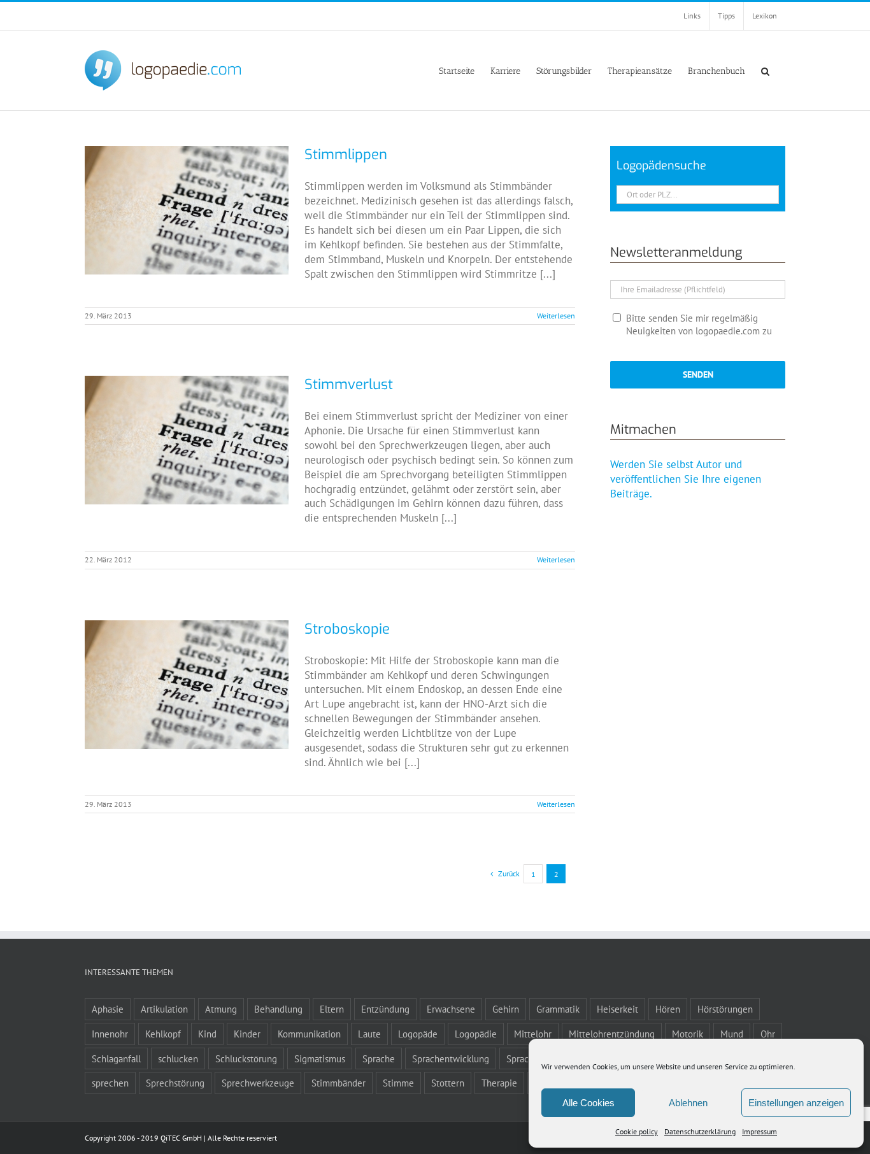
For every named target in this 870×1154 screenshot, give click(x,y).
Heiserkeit (617, 1008)
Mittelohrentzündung (612, 1033)
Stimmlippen (345, 154)
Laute (369, 1033)
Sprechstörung (175, 1082)
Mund (731, 1033)
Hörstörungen (725, 1008)
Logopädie (476, 1033)
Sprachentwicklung (450, 1058)
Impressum (759, 1131)
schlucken (178, 1058)
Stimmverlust (348, 384)
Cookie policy (636, 1131)
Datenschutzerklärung (700, 1131)
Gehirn (505, 1008)
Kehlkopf (163, 1033)
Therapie (499, 1082)
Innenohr (110, 1033)
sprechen (110, 1082)
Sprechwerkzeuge (258, 1082)
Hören (667, 1008)
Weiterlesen (556, 315)
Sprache (378, 1058)
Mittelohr (533, 1033)
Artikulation (164, 1008)
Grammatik (558, 1008)
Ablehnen (688, 1102)
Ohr (767, 1033)
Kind (207, 1033)
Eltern (332, 1008)
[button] (765, 70)
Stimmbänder (338, 1082)
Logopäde (418, 1033)
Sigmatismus (319, 1058)
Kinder (247, 1033)
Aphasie (108, 1008)
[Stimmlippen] (187, 210)
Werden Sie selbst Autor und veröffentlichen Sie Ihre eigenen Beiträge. (685, 479)
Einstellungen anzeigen (796, 1102)
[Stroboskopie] (187, 684)
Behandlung (278, 1008)
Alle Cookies (588, 1102)
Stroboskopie (347, 629)
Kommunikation (309, 1033)
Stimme (398, 1082)
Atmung (221, 1008)
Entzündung (385, 1008)
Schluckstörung (246, 1058)
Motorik (687, 1033)
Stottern (447, 1082)
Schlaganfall (116, 1058)
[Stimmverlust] (187, 440)
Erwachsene (451, 1008)
